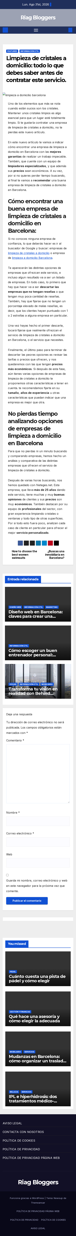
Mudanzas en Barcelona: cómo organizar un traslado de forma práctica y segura (37, 1061)
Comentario (15, 740)
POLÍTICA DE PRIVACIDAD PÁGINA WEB (31, 1158)
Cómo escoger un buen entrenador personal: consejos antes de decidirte (36, 655)
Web (9, 854)
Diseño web (15, 607)
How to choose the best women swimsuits (24, 555)
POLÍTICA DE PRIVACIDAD (21, 1149)
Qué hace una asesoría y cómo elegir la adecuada (34, 1018)
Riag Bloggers (38, 17)
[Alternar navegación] (36, 30)
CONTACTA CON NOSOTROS (23, 1132)
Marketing (52, 607)
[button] (65, 30)
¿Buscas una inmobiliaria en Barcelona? (54, 555)
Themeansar (38, 1202)
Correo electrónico (20, 833)
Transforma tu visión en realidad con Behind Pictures (33, 693)
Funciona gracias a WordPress (27, 1198)
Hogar (13, 684)
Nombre (13, 812)
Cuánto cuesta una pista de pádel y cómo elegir (37, 978)
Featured (12, 51)
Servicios (29, 1052)
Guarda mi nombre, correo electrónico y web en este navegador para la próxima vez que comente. (36, 886)
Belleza (14, 1092)
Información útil (30, 51)
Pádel (13, 972)
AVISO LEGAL (12, 1123)
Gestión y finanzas (20, 1012)
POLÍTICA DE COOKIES (19, 1140)
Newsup (58, 1198)
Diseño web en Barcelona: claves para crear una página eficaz (35, 616)
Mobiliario (47, 684)
